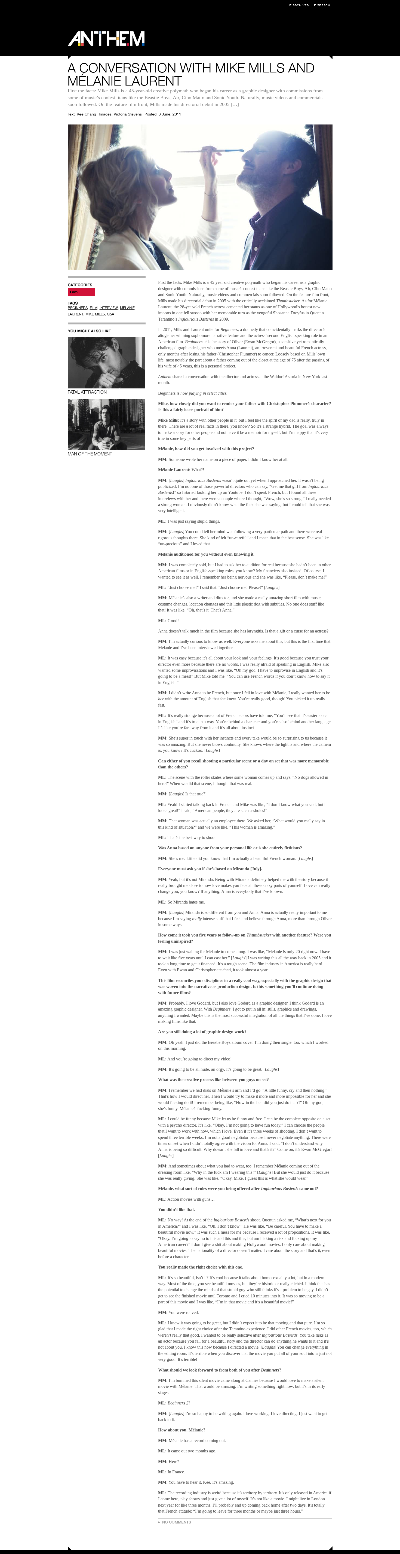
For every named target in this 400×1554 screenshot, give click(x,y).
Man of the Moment (90, 453)
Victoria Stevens (128, 114)
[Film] (81, 292)
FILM (93, 308)
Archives (300, 5)
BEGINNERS (78, 308)
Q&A (110, 314)
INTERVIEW (109, 308)
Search (323, 5)
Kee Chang (86, 114)
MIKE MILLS (95, 314)
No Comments (176, 1522)
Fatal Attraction (87, 392)
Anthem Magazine (106, 38)
